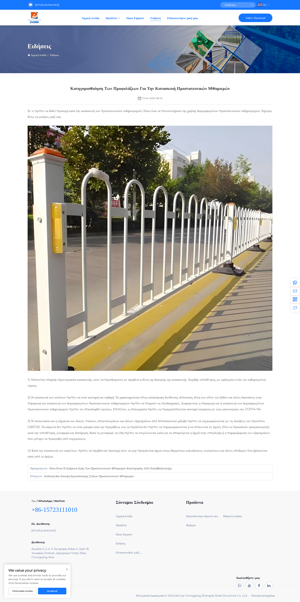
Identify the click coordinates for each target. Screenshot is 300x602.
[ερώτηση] (295, 308)
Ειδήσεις (155, 18)
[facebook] (259, 585)
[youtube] (249, 585)
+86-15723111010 (54, 509)
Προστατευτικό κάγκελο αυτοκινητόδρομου (203, 516)
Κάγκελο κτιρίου (232, 516)
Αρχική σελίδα (90, 18)
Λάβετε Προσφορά (255, 17)
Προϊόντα (111, 18)
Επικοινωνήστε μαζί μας (182, 18)
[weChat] (295, 299)
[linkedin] (268, 585)
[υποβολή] (252, 5)
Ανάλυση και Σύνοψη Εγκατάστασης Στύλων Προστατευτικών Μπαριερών (88, 476)
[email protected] (47, 4)
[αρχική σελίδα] (34, 17)
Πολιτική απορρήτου (263, 595)
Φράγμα (190, 525)
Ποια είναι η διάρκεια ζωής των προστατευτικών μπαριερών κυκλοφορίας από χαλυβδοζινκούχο (110, 468)
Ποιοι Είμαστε (135, 18)
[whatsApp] (295, 282)
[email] (295, 291)
